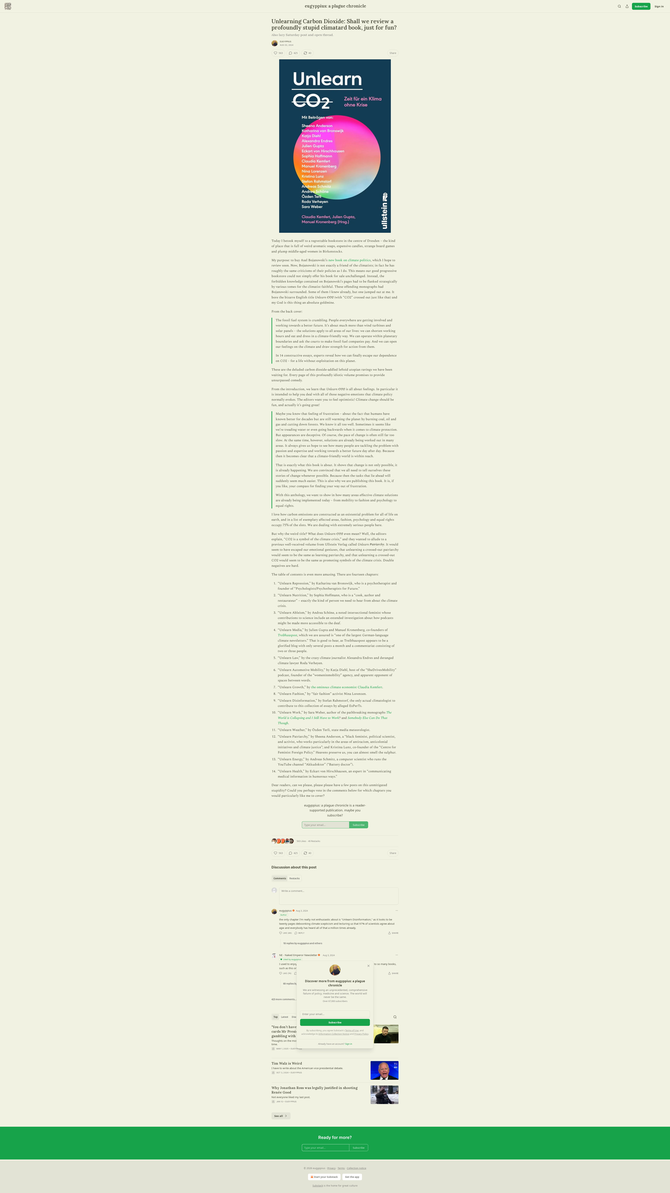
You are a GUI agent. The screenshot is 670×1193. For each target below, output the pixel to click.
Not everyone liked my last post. (290, 1097)
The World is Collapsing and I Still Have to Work (335, 715)
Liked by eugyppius (292, 959)
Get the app (352, 1177)
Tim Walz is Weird (286, 1063)
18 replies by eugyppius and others (302, 943)
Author (283, 914)
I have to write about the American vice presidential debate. (307, 1068)
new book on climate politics (349, 260)
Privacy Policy (361, 1033)
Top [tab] (276, 1017)
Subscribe (641, 6)
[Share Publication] (627, 6)
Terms (341, 1168)
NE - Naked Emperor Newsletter (298, 955)
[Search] (619, 6)
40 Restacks (314, 841)
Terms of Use (352, 1030)
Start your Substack (326, 1177)
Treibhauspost (287, 635)
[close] (368, 966)
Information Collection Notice (334, 1033)
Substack (317, 1185)
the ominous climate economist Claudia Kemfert (346, 687)
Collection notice (356, 1168)
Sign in (659, 6)
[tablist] (286, 878)
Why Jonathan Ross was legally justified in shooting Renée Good (314, 1090)
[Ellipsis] (397, 910)
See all (278, 1116)
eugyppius (285, 41)
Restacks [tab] (294, 878)
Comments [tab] (280, 878)
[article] (335, 1070)
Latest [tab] (284, 1017)
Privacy (331, 1168)
